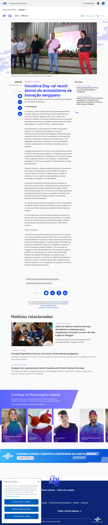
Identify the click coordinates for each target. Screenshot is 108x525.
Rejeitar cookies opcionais (21, 509)
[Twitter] (20, 102)
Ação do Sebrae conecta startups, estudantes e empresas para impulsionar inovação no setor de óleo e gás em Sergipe (75, 331)
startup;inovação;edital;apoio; (39, 283)
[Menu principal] (4, 15)
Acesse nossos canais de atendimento (57, 302)
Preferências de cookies (21, 516)
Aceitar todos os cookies (21, 502)
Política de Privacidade (12, 496)
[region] (21, 500)
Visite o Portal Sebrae (68, 511)
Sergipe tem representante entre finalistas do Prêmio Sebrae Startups (47, 368)
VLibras (103, 3)
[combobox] (22, 10)
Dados (76, 502)
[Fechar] (38, 481)
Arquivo (84, 502)
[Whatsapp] (20, 96)
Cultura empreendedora (60, 502)
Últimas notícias (47, 490)
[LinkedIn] (20, 114)
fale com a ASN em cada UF (49, 308)
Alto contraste (98, 3)
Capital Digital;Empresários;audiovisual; (42, 279)
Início (17, 16)
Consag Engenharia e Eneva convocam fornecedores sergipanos (44, 353)
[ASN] (54, 481)
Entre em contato (65, 490)
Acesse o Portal (24, 458)
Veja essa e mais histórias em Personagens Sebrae (27, 404)
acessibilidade (88, 3)
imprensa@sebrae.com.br (48, 306)
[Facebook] (20, 108)
